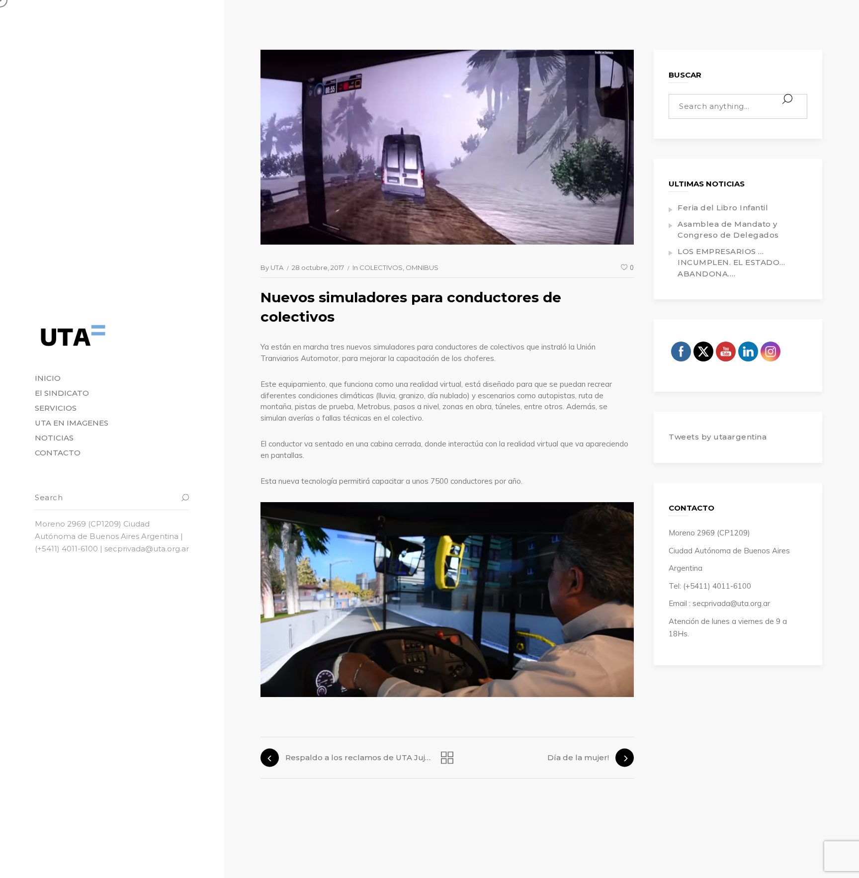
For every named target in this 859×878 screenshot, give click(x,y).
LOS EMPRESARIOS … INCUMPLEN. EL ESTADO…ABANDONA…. (731, 262)
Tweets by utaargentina (718, 436)
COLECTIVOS (381, 267)
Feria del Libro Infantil (723, 207)
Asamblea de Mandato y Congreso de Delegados (728, 229)
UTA (276, 267)
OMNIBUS (422, 267)
